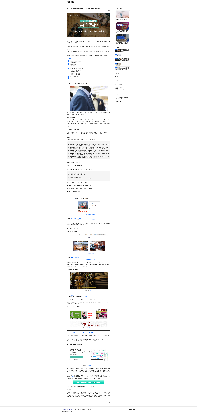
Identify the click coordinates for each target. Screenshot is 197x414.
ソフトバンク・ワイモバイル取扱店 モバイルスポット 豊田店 (82, 332)
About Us (89, 409)
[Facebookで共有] (108, 10)
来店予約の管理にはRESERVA (74, 76)
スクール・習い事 (119, 84)
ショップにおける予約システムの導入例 (76, 68)
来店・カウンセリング (120, 89)
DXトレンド (117, 76)
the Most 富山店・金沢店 (75, 73)
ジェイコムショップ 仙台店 (75, 70)
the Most (90, 290)
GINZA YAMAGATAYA (75, 257)
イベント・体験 (118, 80)
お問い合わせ (84, 409)
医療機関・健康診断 (119, 87)
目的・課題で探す (118, 93)
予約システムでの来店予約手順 (75, 67)
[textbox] (88, 151)
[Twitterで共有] (109, 10)
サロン (117, 83)
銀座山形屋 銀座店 (74, 71)
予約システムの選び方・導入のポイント (122, 97)
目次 (69, 58)
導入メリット (73, 65)
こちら (86, 386)
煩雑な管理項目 (73, 62)
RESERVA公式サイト (91, 365)
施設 (117, 88)
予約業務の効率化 (119, 98)
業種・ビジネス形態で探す (119, 79)
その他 (117, 85)
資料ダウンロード (78, 409)
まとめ (70, 77)
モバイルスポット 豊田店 (75, 74)
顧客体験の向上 (118, 101)
